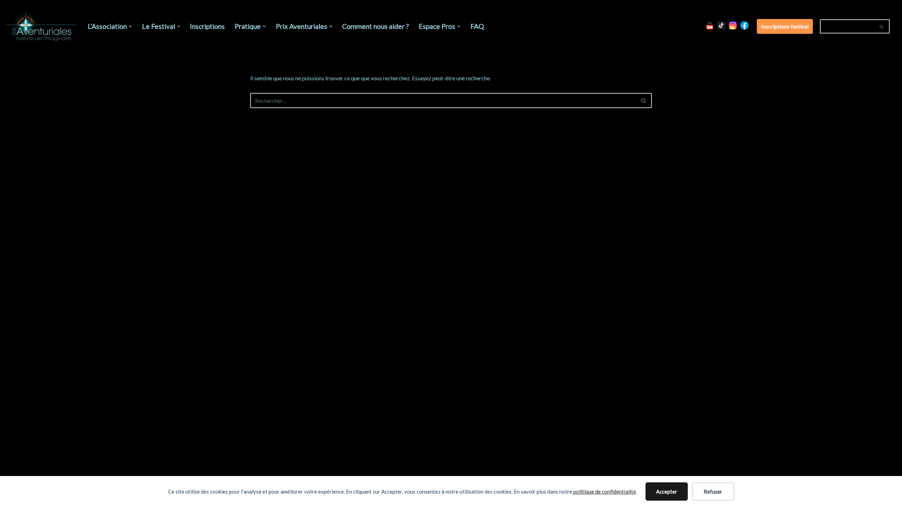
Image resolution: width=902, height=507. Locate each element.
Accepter (666, 491)
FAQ (477, 26)
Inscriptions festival (785, 26)
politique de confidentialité (604, 491)
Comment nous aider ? (375, 26)
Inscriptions (207, 26)
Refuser (713, 491)
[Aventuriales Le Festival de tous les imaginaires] (40, 26)
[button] (130, 26)
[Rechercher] (882, 26)
